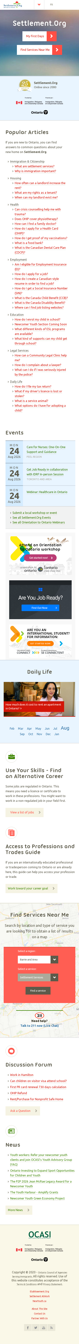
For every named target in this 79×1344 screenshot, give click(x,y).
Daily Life (16, 381)
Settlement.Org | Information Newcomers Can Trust (17, 4)
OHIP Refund (18, 1093)
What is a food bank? (29, 242)
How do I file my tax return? (33, 386)
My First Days (35, 36)
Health (14, 204)
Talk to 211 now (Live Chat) (39, 1025)
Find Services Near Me (35, 49)
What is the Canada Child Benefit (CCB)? (41, 298)
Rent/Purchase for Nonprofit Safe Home (36, 1099)
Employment (18, 259)
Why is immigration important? (35, 171)
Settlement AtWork (40, 1296)
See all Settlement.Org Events (31, 517)
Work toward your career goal (28, 888)
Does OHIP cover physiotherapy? (36, 219)
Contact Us (39, 1313)
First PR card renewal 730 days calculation (38, 1087)
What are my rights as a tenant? (36, 192)
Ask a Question (20, 1110)
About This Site (39, 1309)
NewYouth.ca (39, 1301)
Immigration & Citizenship (27, 161)
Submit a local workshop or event (34, 512)
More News (15, 1210)
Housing (15, 178)
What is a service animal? (31, 400)
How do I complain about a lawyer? (38, 365)
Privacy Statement (52, 1284)
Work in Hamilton (21, 1074)
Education (17, 314)
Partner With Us (39, 1318)
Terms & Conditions (27, 1284)
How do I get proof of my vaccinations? (41, 238)
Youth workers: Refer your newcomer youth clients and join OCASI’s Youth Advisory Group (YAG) (41, 1159)
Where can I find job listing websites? (39, 307)
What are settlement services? (34, 166)
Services (40, 4)
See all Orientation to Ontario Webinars (38, 522)
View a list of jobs (22, 812)
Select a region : (27, 951)
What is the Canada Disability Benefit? (40, 302)
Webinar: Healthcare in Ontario (47, 492)
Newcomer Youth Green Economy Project (37, 1198)
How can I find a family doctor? (35, 223)
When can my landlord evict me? (36, 197)
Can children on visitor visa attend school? (38, 1081)
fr (51, 4)
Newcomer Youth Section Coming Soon (41, 324)
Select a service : (27, 968)
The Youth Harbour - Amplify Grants (34, 1192)
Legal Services (19, 350)
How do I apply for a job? (31, 274)
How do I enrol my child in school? (37, 319)
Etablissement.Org (39, 1291)
